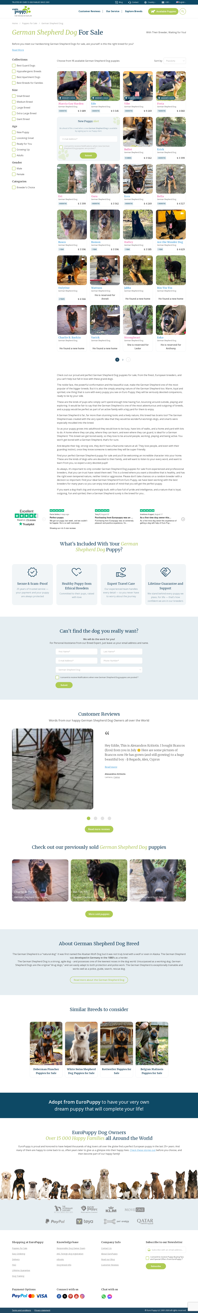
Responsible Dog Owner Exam (71, 1248)
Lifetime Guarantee (21, 1270)
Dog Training (18, 1276)
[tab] (88, 818)
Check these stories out (143, 1150)
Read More (18, 50)
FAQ (14, 1264)
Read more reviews (99, 829)
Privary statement (42, 1310)
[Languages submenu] (185, 2)
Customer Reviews (110, 1264)
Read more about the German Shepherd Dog (99, 980)
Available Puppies (166, 11)
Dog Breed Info (64, 1264)
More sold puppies (99, 914)
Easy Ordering (18, 1253)
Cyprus (116, 777)
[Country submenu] (155, 2)
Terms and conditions (21, 1310)
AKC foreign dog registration (70, 1253)
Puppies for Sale (19, 1248)
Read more (111, 767)
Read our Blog (108, 1259)
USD (167, 2)
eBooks (60, 1259)
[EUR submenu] (169, 2)
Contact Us (106, 1248)
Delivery (16, 1259)
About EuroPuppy (109, 1253)
